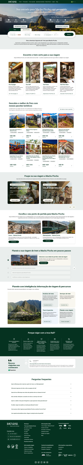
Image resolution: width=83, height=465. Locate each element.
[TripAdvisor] (47, 462)
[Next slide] (73, 207)
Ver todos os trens (28, 427)
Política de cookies (28, 451)
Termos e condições (28, 447)
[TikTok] (39, 462)
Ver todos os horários (45, 429)
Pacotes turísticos (28, 441)
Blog (57, 1)
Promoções (25, 1)
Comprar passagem (65, 321)
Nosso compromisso (28, 453)
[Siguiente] (26, 363)
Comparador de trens (28, 439)
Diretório (60, 449)
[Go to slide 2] (8, 268)
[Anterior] (26, 360)
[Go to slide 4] (8, 277)
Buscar (69, 34)
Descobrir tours (47, 321)
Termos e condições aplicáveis (38, 192)
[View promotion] (41, 19)
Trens (20, 1)
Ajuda (53, 1)
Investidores (61, 447)
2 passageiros (48, 34)
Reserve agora (38, 200)
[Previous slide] (1, 19)
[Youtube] (44, 462)
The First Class (27, 435)
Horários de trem (44, 427)
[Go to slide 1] (8, 260)
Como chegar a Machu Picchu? (47, 425)
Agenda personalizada (40, 1)
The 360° (26, 431)
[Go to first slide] (82, 19)
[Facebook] (41, 462)
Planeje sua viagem (45, 433)
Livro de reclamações (48, 455)
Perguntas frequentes (45, 449)
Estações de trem (45, 431)
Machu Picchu (48, 1)
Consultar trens (64, 305)
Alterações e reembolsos (46, 447)
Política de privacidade (28, 449)
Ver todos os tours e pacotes (66, 109)
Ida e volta (16, 34)
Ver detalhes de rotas (15, 319)
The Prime (26, 433)
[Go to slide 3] (8, 272)
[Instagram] (36, 462)
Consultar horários (48, 305)
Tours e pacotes (32, 1)
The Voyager (26, 429)
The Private (26, 437)
